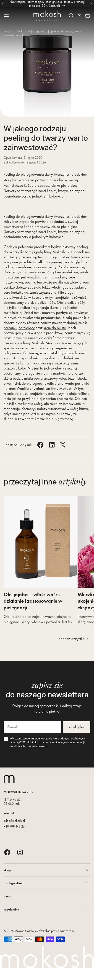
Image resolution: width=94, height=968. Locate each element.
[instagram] (20, 852)
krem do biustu (55, 327)
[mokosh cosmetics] (47, 15)
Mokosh (8, 31)
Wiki (20, 31)
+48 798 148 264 (15, 826)
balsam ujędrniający (19, 327)
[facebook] (7, 852)
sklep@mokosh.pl (14, 821)
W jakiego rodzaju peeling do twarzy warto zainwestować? (42, 33)
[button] (71, 15)
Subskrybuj (76, 726)
